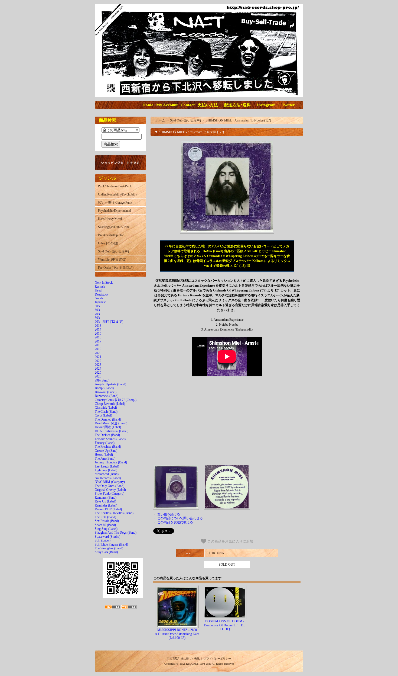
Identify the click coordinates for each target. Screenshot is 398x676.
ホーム (160, 120)
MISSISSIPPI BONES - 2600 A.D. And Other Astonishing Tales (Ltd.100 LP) (177, 634)
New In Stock (104, 282)
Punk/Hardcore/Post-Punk (115, 186)
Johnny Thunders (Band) (111, 462)
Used (98, 290)
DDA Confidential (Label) (111, 431)
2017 (98, 341)
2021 (98, 357)
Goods (99, 298)
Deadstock (101, 294)
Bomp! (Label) (104, 388)
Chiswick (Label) (106, 407)
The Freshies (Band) (108, 446)
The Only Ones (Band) (109, 486)
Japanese (100, 302)
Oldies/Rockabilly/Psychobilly (117, 194)
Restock (100, 287)
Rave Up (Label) (105, 501)
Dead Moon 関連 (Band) (111, 423)
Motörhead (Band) (107, 474)
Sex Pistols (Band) (107, 521)
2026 (98, 376)
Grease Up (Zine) (106, 451)
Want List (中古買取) (112, 259)
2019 (98, 349)
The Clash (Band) (106, 412)
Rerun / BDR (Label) (108, 509)
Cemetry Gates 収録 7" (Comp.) (115, 400)
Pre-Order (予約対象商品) (115, 268)
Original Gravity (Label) (110, 490)
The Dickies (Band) (107, 435)
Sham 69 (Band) (105, 525)
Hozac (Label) (104, 454)
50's (97, 306)
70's (97, 314)
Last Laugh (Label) (107, 466)
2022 (98, 361)
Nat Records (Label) (108, 478)
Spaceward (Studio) (107, 537)
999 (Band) (102, 380)
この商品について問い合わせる (180, 518)
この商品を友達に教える (175, 522)
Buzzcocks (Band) (106, 396)
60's (97, 310)
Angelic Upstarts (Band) (110, 384)
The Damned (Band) (108, 419)
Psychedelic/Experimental (114, 211)
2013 (98, 326)
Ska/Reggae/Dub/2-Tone (113, 227)
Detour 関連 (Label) (108, 427)
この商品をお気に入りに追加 (229, 541)
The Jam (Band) (105, 458)
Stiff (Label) (102, 540)
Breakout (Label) (105, 392)
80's (97, 318)
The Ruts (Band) (105, 517)
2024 (98, 368)
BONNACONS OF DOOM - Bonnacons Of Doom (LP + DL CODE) (224, 625)
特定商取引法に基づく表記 (183, 658)
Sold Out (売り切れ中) (113, 251)
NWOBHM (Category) (110, 482)
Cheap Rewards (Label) (110, 404)
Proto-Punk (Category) (109, 493)
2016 (98, 337)
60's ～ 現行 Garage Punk (115, 202)
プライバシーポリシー (217, 658)
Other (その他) (108, 243)
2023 (98, 365)
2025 (98, 372)
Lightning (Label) (106, 470)
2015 (98, 333)
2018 (98, 345)
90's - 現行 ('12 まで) (109, 321)
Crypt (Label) (103, 415)
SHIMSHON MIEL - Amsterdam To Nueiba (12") (238, 120)
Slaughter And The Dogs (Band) (115, 532)
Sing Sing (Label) (106, 529)
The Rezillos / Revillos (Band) (114, 513)
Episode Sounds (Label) (110, 439)
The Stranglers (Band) (109, 548)
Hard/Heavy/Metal (110, 219)
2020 (98, 353)
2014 (98, 329)
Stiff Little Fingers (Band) (111, 544)
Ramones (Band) (105, 497)
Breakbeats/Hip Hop (111, 235)
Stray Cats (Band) (106, 552)
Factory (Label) (105, 443)
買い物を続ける (168, 514)
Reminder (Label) (106, 505)
